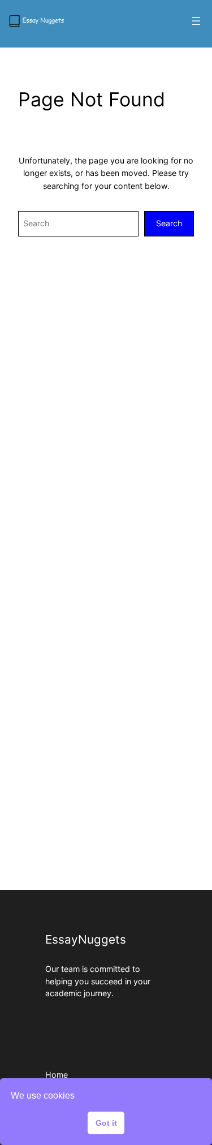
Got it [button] (106, 1122)
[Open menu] (196, 21)
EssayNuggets (85, 939)
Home (56, 1074)
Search (169, 223)
